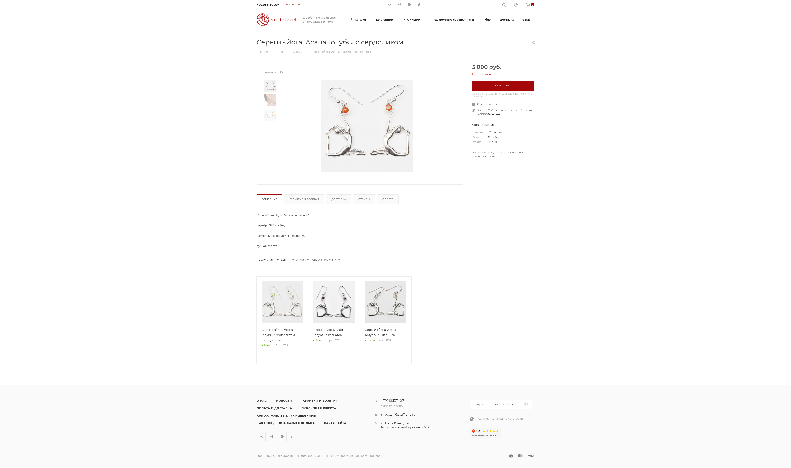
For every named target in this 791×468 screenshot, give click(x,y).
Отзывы (364, 199)
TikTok (292, 436)
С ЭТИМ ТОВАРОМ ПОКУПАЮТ (316, 260)
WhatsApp (282, 436)
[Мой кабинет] (516, 5)
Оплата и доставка (274, 408)
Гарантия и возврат (304, 199)
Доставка (338, 199)
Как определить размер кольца (286, 423)
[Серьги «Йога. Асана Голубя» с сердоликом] (367, 126)
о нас (262, 400)
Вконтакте (261, 436)
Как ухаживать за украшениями (286, 415)
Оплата (387, 199)
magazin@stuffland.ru (398, 415)
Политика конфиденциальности (499, 419)
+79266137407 (268, 5)
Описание (269, 199)
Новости (284, 400)
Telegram (271, 436)
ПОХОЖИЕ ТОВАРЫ (273, 260)
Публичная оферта (319, 408)
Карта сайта (335, 423)
